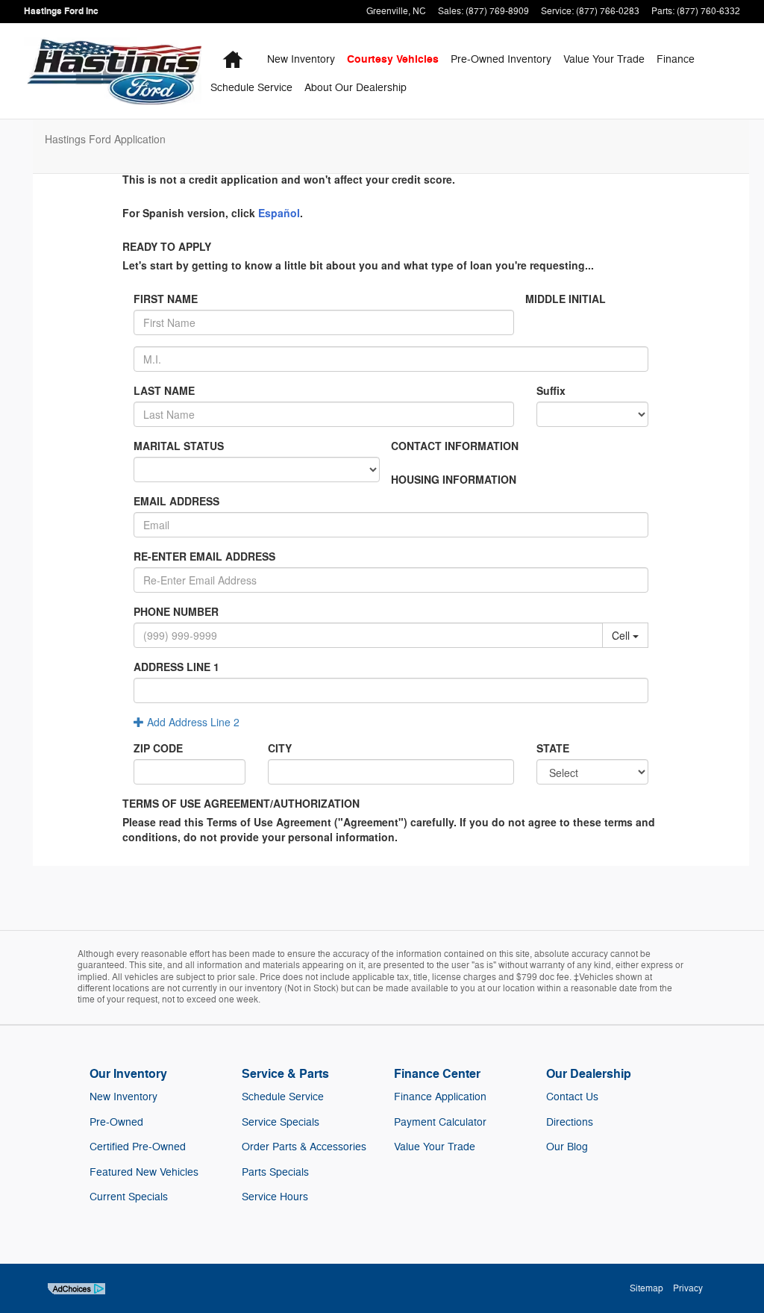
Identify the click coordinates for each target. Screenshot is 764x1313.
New (301, 59)
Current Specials (129, 1197)
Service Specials (280, 1122)
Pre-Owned (116, 1122)
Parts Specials (275, 1172)
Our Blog (567, 1147)
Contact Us (572, 1097)
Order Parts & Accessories (304, 1147)
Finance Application (440, 1097)
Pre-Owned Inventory (501, 59)
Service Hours (275, 1197)
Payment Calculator (440, 1122)
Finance (676, 59)
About (355, 87)
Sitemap (646, 1288)
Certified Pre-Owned (138, 1147)
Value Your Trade (604, 59)
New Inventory (123, 1097)
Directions (569, 1122)
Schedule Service (251, 87)
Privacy (688, 1288)
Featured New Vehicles (144, 1172)
